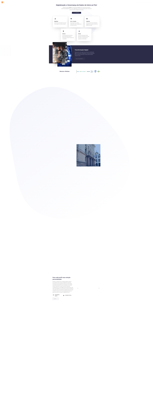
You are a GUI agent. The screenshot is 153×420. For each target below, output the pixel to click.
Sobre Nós (145, 2)
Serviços (141, 2)
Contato (150, 2)
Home (138, 2)
